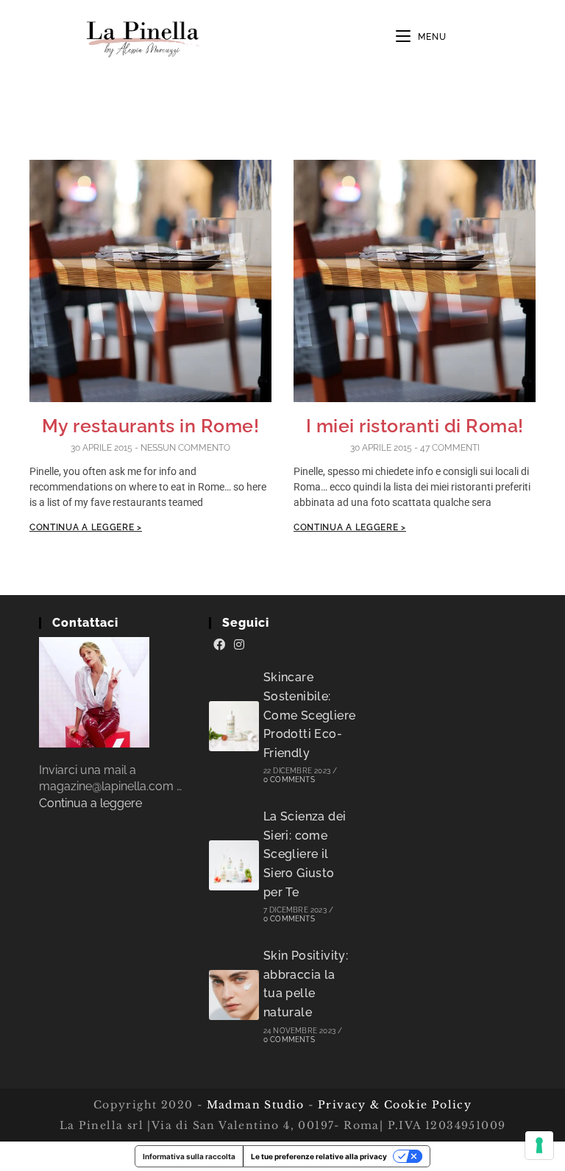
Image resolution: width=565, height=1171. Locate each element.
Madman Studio (253, 1104)
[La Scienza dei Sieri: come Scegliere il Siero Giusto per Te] (234, 865)
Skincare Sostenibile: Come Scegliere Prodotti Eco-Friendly (309, 714)
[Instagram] (239, 645)
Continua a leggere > (85, 527)
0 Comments (289, 780)
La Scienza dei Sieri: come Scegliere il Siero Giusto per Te (305, 854)
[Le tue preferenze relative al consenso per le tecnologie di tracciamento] (539, 1145)
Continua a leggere (90, 803)
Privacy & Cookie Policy (395, 1104)
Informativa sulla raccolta (189, 1156)
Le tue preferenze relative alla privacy (319, 1156)
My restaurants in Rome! (151, 426)
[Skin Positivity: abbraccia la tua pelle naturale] (234, 995)
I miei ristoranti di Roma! (415, 426)
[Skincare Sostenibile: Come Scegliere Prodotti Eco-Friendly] (234, 726)
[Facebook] (219, 645)
